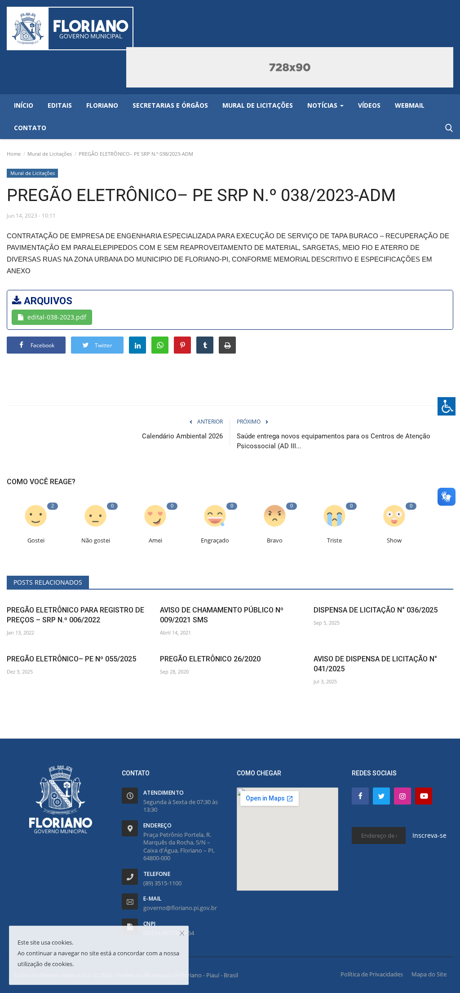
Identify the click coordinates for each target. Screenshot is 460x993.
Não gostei (95, 540)
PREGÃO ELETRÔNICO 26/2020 (210, 659)
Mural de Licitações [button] (257, 105)
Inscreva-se (429, 835)
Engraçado (215, 540)
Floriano (102, 105)
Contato (30, 127)
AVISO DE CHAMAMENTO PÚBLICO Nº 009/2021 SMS (221, 615)
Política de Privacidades (372, 974)
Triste (334, 540)
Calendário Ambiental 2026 (182, 436)
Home (14, 153)
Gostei (35, 540)
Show (394, 540)
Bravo (275, 540)
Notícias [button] (323, 105)
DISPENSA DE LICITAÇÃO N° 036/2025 (376, 610)
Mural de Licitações (49, 153)
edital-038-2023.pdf (56, 317)
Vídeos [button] (369, 105)
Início (23, 105)
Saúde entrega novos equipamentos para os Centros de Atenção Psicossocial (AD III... (333, 441)
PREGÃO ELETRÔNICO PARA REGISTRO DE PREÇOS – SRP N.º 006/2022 (75, 615)
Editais (60, 105)
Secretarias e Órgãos (170, 105)
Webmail (410, 105)
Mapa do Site (429, 974)
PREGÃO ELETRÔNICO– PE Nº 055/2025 (71, 659)
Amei (155, 540)
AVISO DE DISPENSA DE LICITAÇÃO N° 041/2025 (375, 664)
